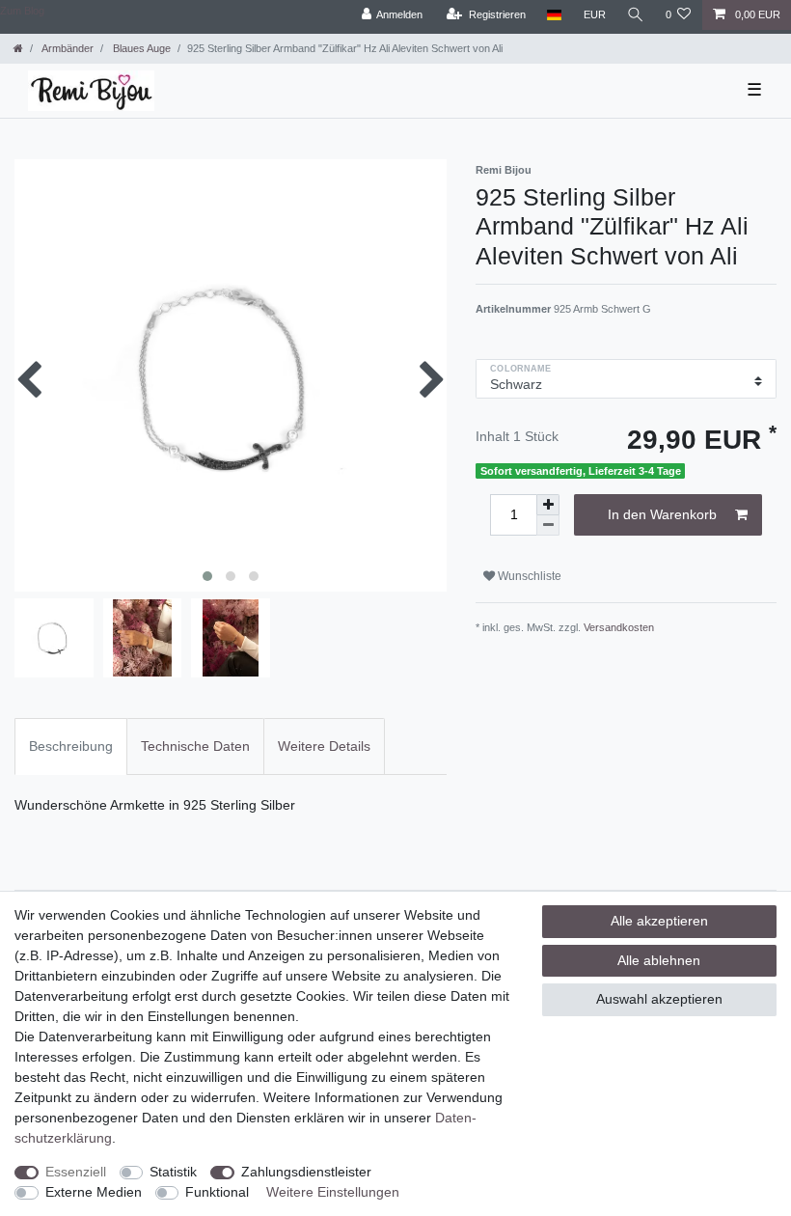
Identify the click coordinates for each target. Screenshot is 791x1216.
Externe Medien (93, 1192)
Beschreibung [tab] (71, 746)
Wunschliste (528, 576)
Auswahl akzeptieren (659, 999)
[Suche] (635, 15)
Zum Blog (22, 10)
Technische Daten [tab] (195, 746)
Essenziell (75, 1171)
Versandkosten (619, 627)
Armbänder (67, 48)
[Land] (554, 15)
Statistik (173, 1171)
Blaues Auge (140, 48)
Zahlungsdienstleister (306, 1171)
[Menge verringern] (547, 525)
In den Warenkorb (662, 514)
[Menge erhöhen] (547, 504)
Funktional (217, 1192)
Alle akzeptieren (659, 920)
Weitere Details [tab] (324, 746)
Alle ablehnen (658, 960)
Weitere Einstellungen (332, 1192)
